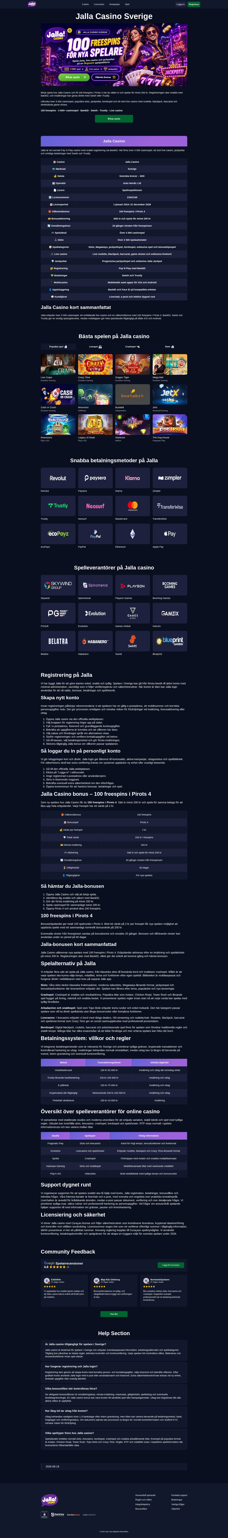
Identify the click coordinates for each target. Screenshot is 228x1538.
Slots (167, 347)
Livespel (93, 347)
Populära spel (56, 347)
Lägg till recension (170, 1265)
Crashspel (130, 347)
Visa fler (114, 1314)
